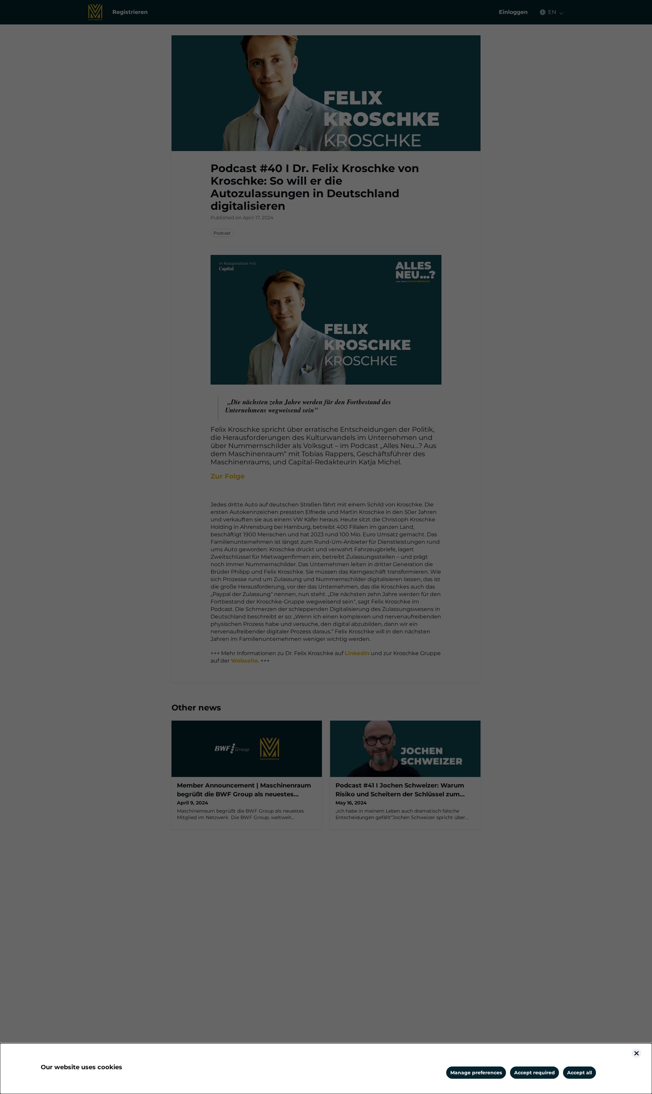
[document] (326, 1068)
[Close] (636, 1053)
